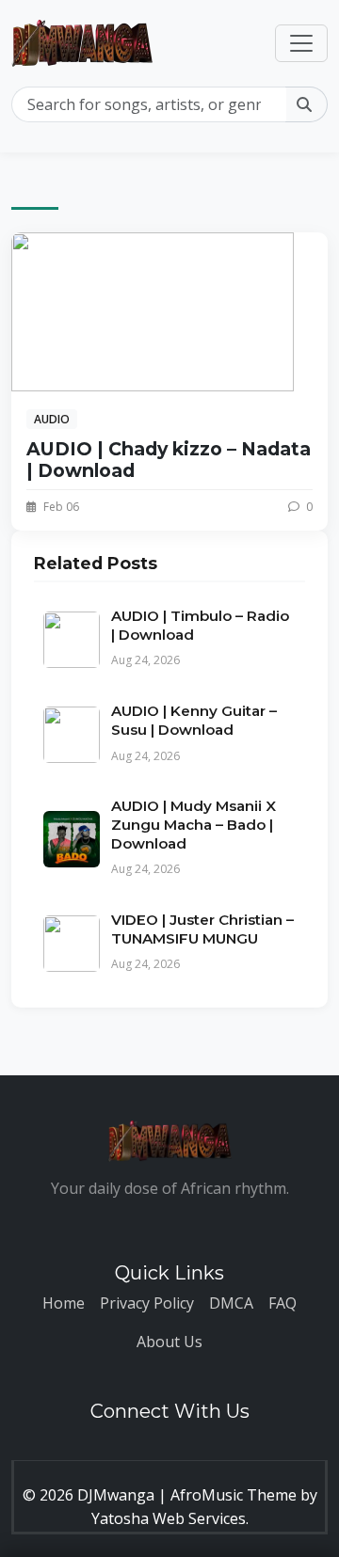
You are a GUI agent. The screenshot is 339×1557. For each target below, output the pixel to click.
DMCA (231, 1303)
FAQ (282, 1303)
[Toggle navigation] (301, 43)
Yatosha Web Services (168, 1518)
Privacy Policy (147, 1303)
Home (63, 1303)
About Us (169, 1341)
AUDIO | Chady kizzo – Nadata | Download (168, 459)
